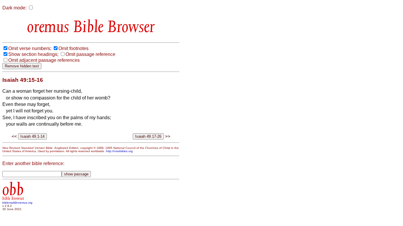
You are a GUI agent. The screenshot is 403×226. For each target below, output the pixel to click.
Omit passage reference (90, 54)
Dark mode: (14, 7)
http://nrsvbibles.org (119, 151)
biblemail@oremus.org (17, 202)
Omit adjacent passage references (44, 60)
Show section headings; (33, 54)
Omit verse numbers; (29, 48)
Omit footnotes (73, 48)
